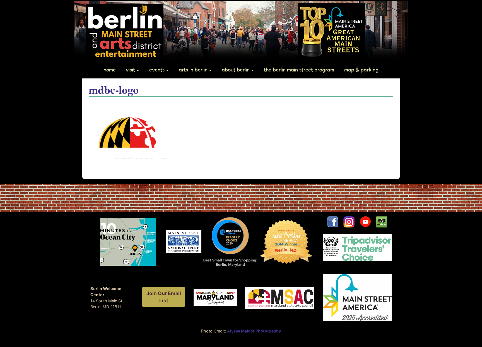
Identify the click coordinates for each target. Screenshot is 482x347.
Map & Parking (361, 70)
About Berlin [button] (236, 70)
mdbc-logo (114, 89)
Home (109, 70)
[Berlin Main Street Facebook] (332, 221)
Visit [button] (130, 70)
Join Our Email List (163, 296)
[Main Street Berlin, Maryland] (215, 297)
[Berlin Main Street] (124, 30)
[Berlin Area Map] (128, 241)
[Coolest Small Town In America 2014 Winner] (286, 241)
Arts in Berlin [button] (193, 70)
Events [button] (157, 70)
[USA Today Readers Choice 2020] (230, 241)
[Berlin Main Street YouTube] (368, 221)
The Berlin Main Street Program (299, 70)
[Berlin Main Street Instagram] (349, 221)
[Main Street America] (357, 297)
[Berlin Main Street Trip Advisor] (381, 221)
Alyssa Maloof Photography (254, 331)
